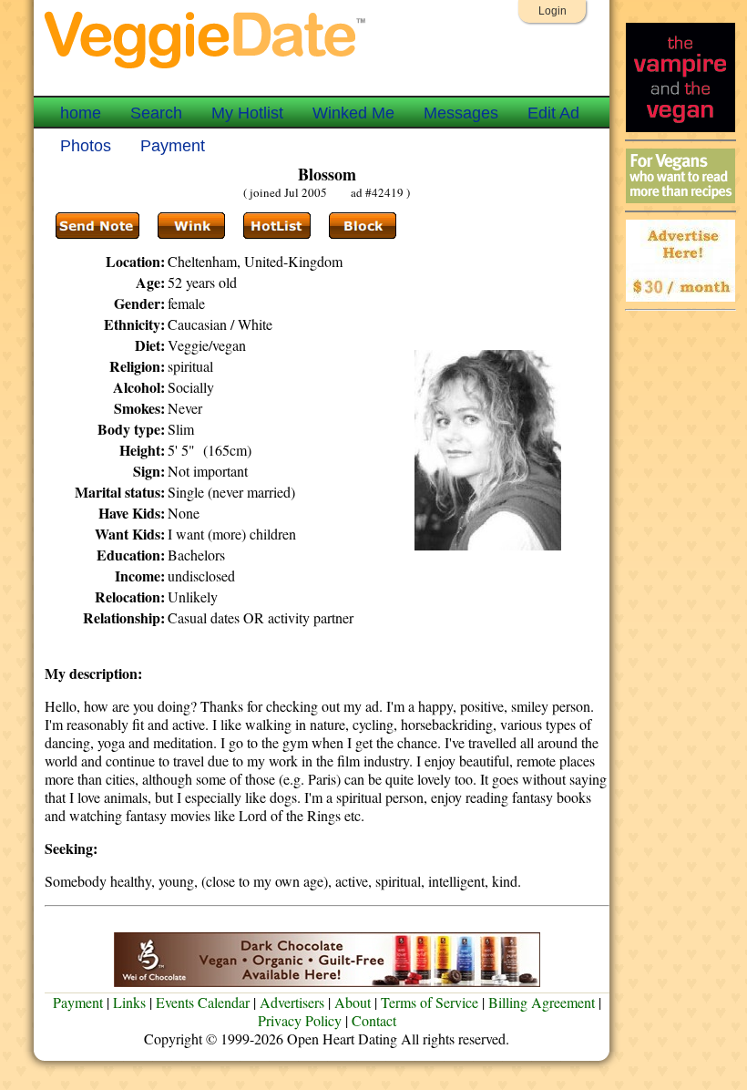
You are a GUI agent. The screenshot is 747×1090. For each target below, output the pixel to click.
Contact (374, 1020)
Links (129, 1002)
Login (552, 11)
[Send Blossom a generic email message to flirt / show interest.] (191, 226)
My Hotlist (247, 113)
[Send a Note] (97, 226)
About (352, 1002)
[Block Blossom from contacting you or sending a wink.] (362, 226)
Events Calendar (203, 1002)
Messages (461, 113)
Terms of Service (429, 1002)
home (80, 113)
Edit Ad (553, 113)
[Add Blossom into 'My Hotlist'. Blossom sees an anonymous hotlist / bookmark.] (277, 226)
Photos (85, 146)
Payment (172, 146)
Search (156, 113)
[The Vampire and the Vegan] (680, 127)
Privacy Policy (300, 1020)
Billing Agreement (541, 1002)
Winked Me (353, 113)
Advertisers (292, 1002)
